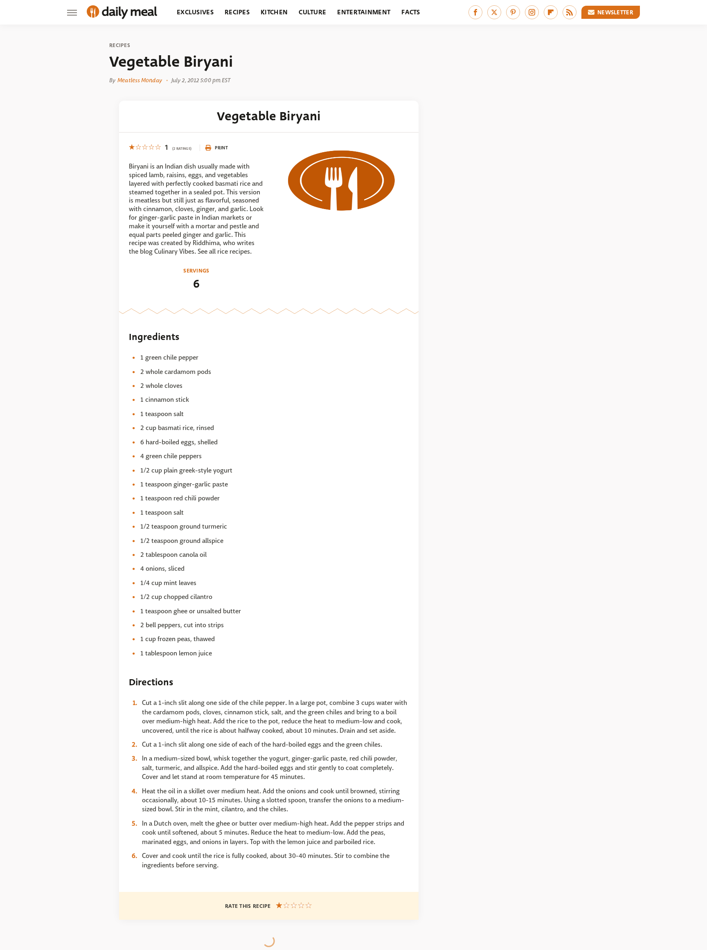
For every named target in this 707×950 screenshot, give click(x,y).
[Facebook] (475, 12)
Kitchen (274, 12)
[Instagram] (532, 12)
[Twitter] (494, 12)
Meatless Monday (139, 80)
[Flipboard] (551, 12)
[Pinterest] (513, 12)
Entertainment (363, 12)
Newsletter (615, 12)
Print (221, 147)
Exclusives (195, 12)
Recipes (237, 12)
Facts (410, 12)
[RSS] (569, 12)
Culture (312, 12)
